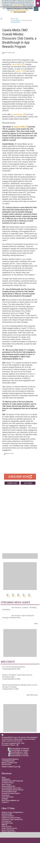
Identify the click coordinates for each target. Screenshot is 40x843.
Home (3, 777)
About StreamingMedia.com (10, 800)
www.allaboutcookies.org (16, 11)
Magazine (6, 779)
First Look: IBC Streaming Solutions (13, 667)
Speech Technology (8, 830)
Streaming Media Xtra (8, 786)
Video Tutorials (6, 784)
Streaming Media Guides (9, 791)
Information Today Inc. (9, 745)
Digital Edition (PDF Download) (12, 781)
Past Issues (28, 483)
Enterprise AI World (8, 816)
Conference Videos (8, 783)
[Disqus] (20, 519)
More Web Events (32, 695)
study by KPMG (19, 127)
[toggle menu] (36, 9)
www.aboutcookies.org (19, 10)
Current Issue (12, 483)
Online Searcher (7, 826)
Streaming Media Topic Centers (11, 788)
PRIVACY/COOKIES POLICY (10, 767)
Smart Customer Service (9, 828)
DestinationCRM (7, 814)
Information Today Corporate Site (12, 819)
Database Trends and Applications (12, 812)
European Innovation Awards (11, 793)
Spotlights (5, 799)
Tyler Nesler (16, 20)
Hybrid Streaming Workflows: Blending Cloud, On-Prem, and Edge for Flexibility (19, 686)
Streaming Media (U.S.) (9, 832)
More (36, 624)
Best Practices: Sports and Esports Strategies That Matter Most (18, 617)
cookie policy (16, 5)
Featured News (15, 22)
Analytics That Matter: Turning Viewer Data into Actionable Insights (17, 676)
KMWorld (4, 825)
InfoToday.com (6, 821)
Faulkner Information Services (11, 818)
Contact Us (5, 802)
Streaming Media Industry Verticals (12, 790)
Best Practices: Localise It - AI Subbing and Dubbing (19, 609)
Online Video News (7, 797)
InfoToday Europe (7, 823)
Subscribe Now (18, 476)
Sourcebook (5, 795)
